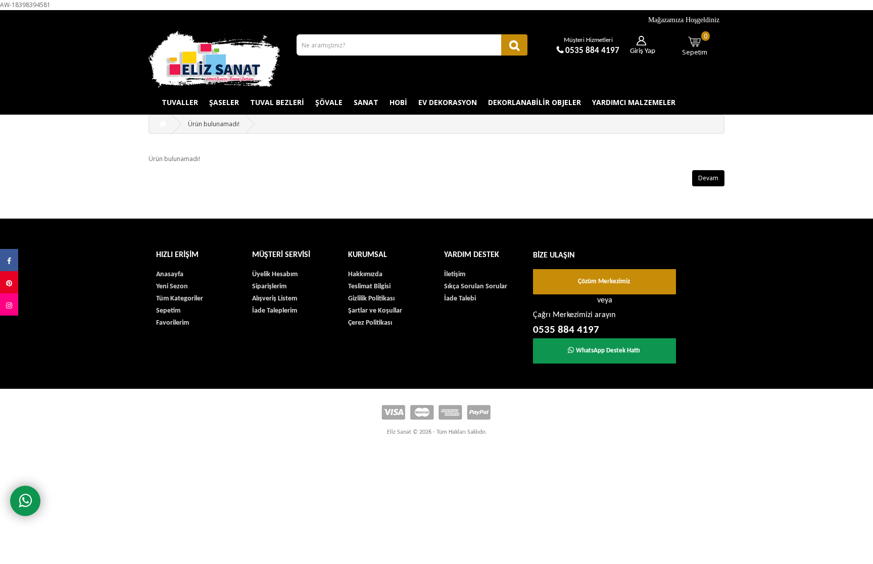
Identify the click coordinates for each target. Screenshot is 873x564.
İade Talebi (460, 298)
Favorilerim (172, 323)
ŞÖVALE (329, 102)
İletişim (454, 274)
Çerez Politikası (370, 323)
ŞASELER (224, 102)
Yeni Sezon (172, 286)
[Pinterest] (9, 282)
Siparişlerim (269, 286)
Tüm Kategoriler (179, 298)
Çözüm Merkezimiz (604, 281)
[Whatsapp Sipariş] (25, 501)
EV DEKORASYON (447, 102)
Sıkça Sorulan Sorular (475, 286)
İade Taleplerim (274, 311)
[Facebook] (9, 260)
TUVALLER (180, 102)
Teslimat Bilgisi (369, 286)
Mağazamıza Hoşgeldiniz (683, 20)
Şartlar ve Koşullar (375, 311)
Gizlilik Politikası (371, 298)
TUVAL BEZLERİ (277, 102)
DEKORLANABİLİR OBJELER (534, 102)
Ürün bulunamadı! (213, 124)
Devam (708, 178)
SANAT (366, 102)
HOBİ (398, 102)
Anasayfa (169, 274)
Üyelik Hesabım (275, 274)
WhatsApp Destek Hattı (608, 350)
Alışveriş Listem (274, 298)
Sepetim (695, 44)
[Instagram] (9, 304)
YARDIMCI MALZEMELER (633, 102)
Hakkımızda (365, 274)
